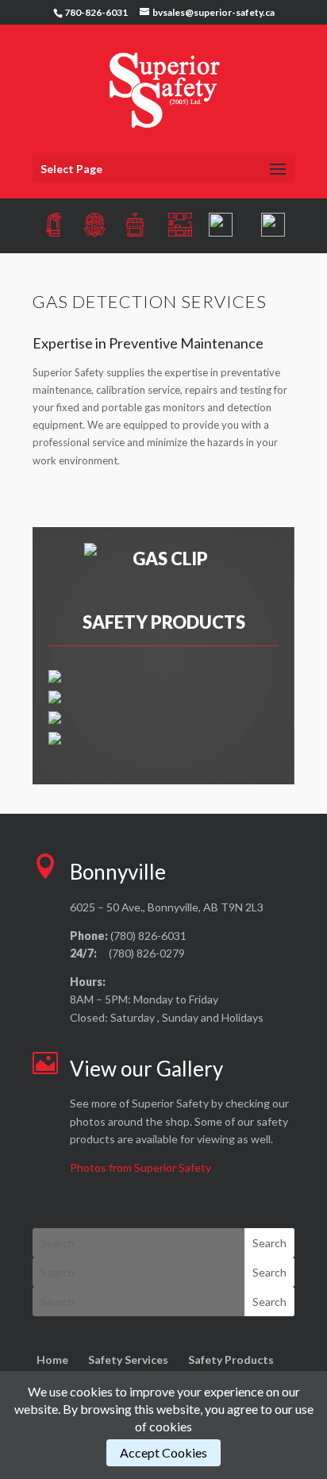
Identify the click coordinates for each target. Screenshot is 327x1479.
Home (52, 1359)
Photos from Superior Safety (140, 1167)
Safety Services (128, 1359)
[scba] (54, 740)
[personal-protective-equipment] (54, 720)
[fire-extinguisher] (54, 678)
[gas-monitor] (54, 699)
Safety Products (231, 1359)
